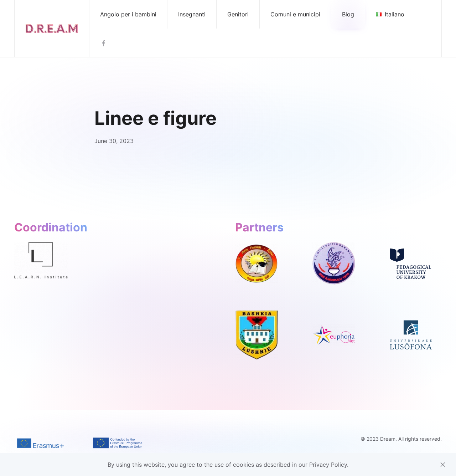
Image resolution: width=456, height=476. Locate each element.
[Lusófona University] (410, 334)
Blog (348, 14)
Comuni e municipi (295, 14)
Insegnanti (192, 14)
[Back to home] (52, 28)
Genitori (238, 14)
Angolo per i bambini (128, 14)
